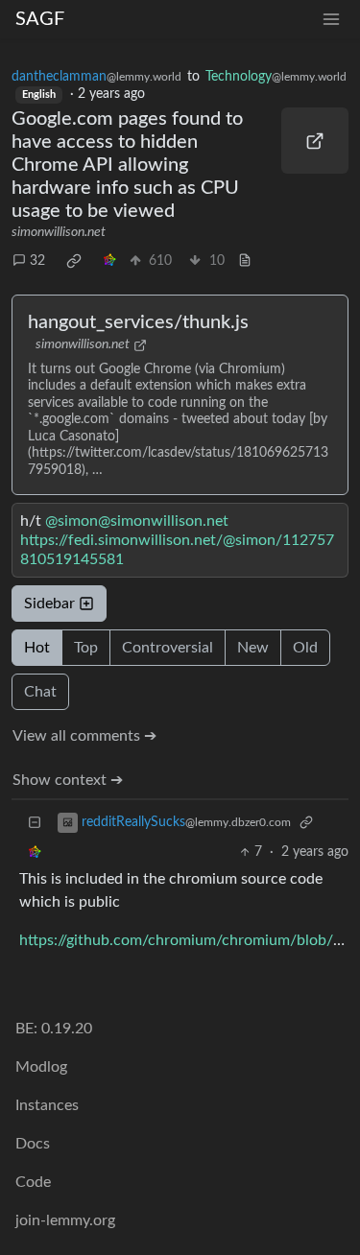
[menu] (331, 20)
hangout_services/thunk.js (138, 322)
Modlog (41, 1067)
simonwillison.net (59, 232)
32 (37, 261)
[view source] (244, 261)
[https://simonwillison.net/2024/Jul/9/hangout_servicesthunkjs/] (314, 141)
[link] (74, 261)
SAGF (39, 19)
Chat (40, 691)
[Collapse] (34, 823)
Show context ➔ (67, 780)
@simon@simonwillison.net (136, 521)
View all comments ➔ (84, 736)
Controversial (167, 647)
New (253, 647)
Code (33, 1182)
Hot (37, 647)
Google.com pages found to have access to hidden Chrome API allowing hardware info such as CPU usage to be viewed (127, 165)
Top (86, 647)
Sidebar (49, 603)
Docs (32, 1143)
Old (305, 647)
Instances (47, 1105)
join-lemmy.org (65, 1220)
